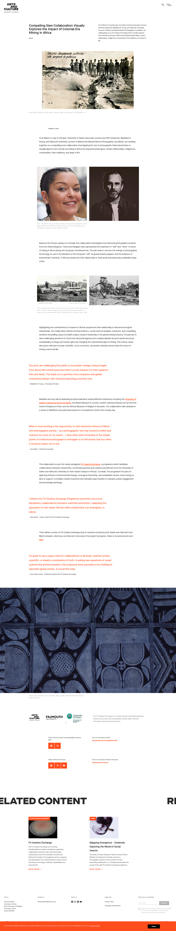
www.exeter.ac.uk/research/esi (104, 741)
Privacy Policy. (162, 912)
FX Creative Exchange (90, 464)
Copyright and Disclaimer (113, 906)
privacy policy (95, 926)
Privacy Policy (109, 902)
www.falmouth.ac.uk (100, 762)
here (41, 539)
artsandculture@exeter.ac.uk (47, 902)
